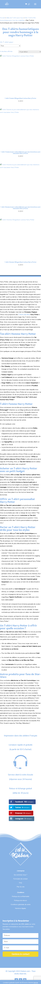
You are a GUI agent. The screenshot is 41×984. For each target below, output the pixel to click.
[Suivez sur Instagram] (24, 980)
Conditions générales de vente (20, 904)
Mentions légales (20, 908)
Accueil (2, 18)
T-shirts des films (24, 314)
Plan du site (20, 887)
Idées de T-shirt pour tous (14, 18)
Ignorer (35, 982)
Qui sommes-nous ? (20, 875)
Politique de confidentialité (20, 896)
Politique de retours (20, 900)
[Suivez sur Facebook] (16, 980)
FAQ (20, 883)
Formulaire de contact (20, 879)
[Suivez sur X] (20, 980)
